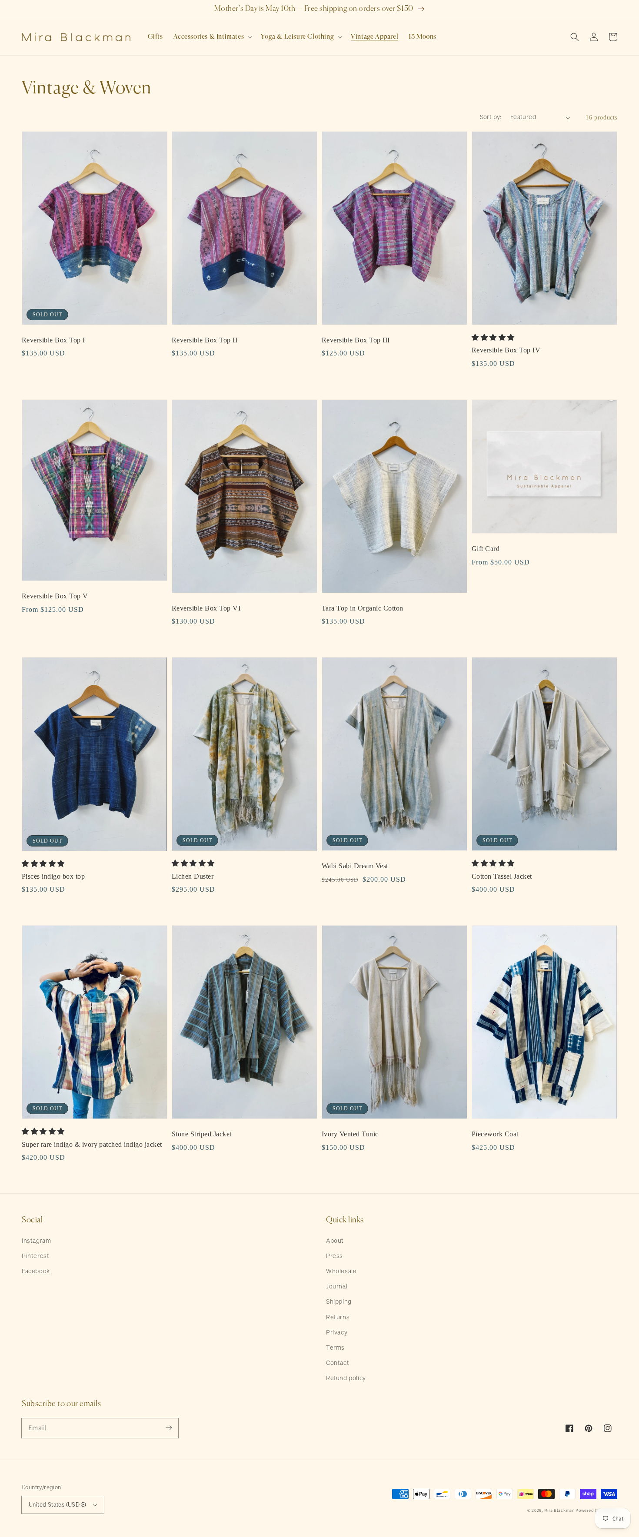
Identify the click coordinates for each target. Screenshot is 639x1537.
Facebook (36, 1271)
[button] (212, 36)
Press (334, 1256)
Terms (335, 1348)
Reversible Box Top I (53, 340)
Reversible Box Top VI (206, 608)
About (335, 1241)
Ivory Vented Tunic (350, 1134)
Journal (336, 1287)
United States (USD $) (57, 1505)
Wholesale (341, 1271)
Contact (337, 1363)
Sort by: (491, 117)
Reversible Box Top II (204, 340)
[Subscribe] (168, 1427)
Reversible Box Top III (356, 340)
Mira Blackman (559, 1510)
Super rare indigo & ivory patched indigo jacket (92, 1144)
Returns (337, 1318)
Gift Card (485, 548)
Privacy (336, 1333)
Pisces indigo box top (53, 876)
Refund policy (346, 1378)
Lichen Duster (192, 876)
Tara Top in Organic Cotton (362, 608)
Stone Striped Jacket (202, 1134)
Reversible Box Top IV (506, 350)
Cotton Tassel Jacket (502, 876)
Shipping (339, 1302)
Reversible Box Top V (55, 596)
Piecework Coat (495, 1134)
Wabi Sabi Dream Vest (355, 866)
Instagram (36, 1241)
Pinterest (35, 1256)
